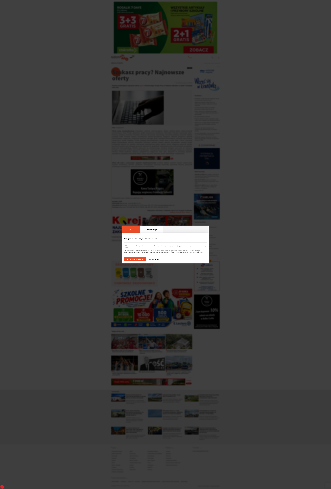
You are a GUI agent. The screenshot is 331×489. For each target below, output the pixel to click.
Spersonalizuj (154, 259)
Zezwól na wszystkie (136, 259)
